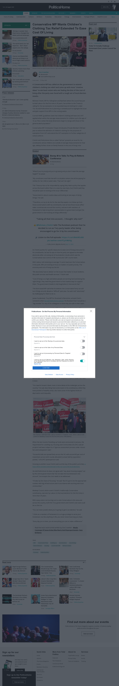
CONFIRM (46, 368)
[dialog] (59, 343)
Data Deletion (49, 374)
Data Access (59, 374)
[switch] (82, 341)
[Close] (91, 311)
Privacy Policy (70, 374)
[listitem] (59, 337)
